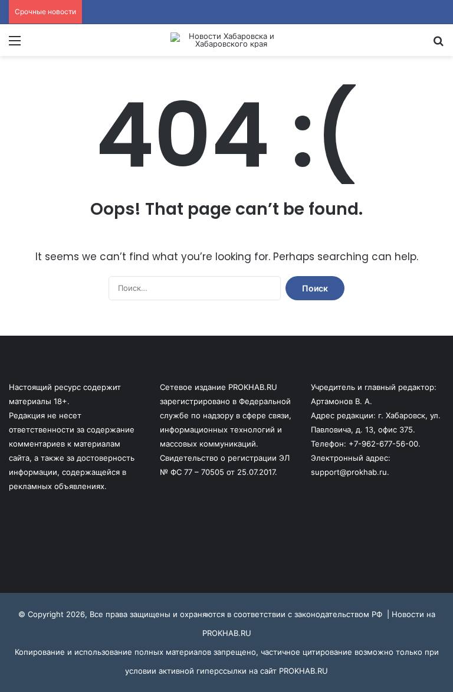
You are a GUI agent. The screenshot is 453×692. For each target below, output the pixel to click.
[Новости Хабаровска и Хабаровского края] (226, 40)
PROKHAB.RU (303, 670)
